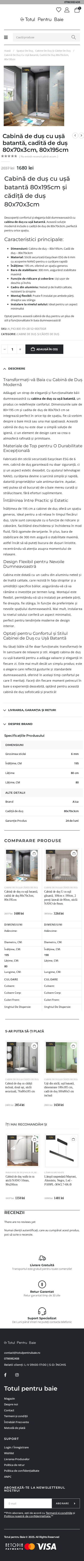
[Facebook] (5, 1374)
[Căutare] (73, 37)
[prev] (75, 136)
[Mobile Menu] (6, 37)
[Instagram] (16, 1374)
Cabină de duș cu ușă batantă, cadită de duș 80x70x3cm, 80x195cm (21, 895)
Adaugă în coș (47, 349)
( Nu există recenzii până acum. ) (38, 156)
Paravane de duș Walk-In (19, 1173)
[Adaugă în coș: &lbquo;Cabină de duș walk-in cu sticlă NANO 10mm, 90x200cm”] (34, 1139)
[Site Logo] (42, 19)
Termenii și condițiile (59, 1513)
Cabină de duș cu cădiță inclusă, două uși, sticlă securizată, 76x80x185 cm (20, 1087)
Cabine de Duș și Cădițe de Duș (38, 334)
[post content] (22, 865)
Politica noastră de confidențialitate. (27, 1516)
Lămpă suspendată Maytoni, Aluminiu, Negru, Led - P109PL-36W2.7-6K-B (60, 1180)
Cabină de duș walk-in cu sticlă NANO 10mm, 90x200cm (20, 1180)
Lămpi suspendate (54, 1173)
